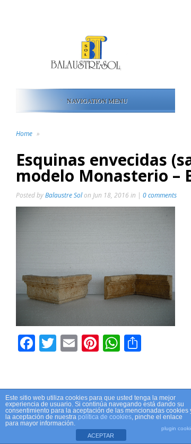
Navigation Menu (97, 100)
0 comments (160, 195)
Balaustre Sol (63, 195)
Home (24, 133)
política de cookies (105, 417)
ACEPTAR (101, 435)
